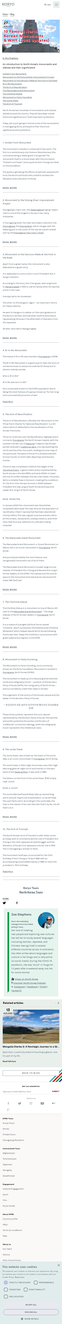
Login (48, 5)
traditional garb (28, 447)
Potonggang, (9, 226)
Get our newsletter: (31, 1086)
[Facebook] (17, 903)
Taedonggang (36, 210)
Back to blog (31, 1073)
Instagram (19, 986)
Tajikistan (7, 1164)
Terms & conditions (12, 1230)
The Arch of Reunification (15, 87)
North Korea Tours (31, 892)
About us (7, 1244)
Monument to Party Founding (17, 97)
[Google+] (8, 1110)
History (6, 1254)
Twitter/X (16, 990)
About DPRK (8, 1214)
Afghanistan (9, 1153)
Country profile (10, 1219)
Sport (5, 1194)
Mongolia (7, 1170)
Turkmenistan (9, 1159)
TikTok (43, 986)
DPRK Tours (8, 1118)
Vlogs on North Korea (26, 979)
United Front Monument (15, 74)
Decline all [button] (31, 1312)
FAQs (5, 1224)
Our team (7, 1249)
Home (5, 14)
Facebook (32, 986)
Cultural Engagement (13, 1189)
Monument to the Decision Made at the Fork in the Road (30, 80)
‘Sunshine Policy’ (11, 470)
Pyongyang (44, 356)
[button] (31, 1319)
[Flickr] (53, 1103)
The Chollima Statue (12, 94)
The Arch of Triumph (12, 104)
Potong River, (26, 226)
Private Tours (9, 1134)
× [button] (58, 1265)
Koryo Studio (9, 1206)
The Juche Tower (10, 100)
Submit (55, 1091)
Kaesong (30, 443)
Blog (12, 14)
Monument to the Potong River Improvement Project (28, 77)
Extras (6, 1129)
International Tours (11, 1148)
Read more (20, 1277)
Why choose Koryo (12, 1260)
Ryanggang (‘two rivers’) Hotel (28, 233)
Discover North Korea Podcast (29, 983)
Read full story (9, 1061)
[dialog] (31, 1293)
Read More (10, 188)
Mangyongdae (12, 287)
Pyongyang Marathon (13, 1140)
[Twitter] (4, 903)
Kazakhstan (9, 1176)
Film (5, 1200)
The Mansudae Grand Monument (19, 90)
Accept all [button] (31, 1305)
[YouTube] (42, 1104)
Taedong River (21, 772)
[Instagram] (31, 1104)
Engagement (8, 1184)
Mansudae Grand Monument (28, 611)
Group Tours (9, 1123)
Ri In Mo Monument (12, 84)
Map (5, 1236)
